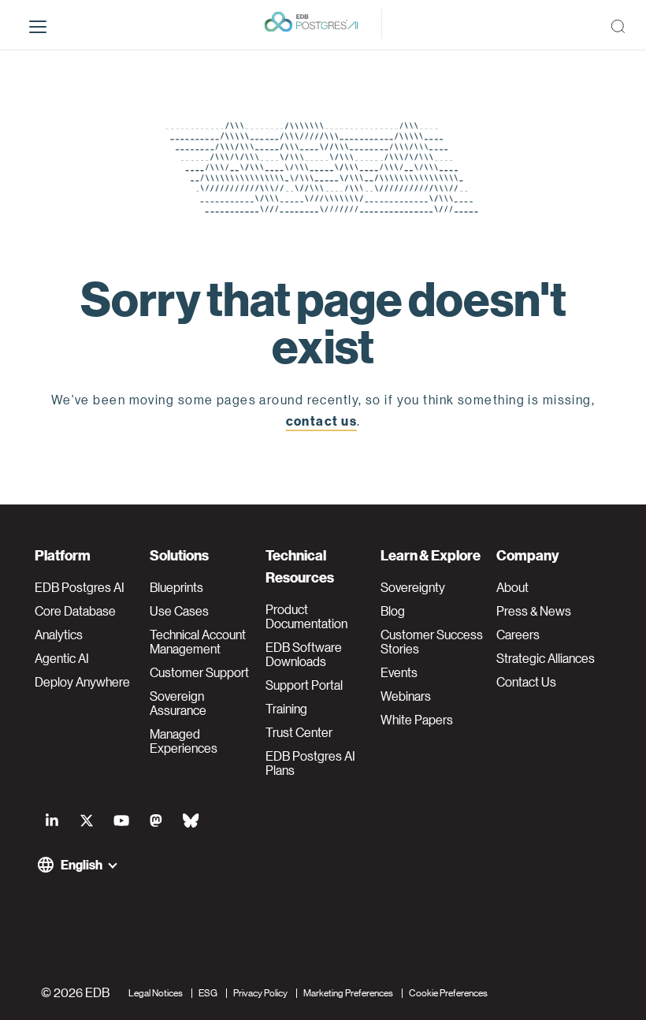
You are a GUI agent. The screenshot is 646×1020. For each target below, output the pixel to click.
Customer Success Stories (432, 641)
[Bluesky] (191, 819)
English (81, 864)
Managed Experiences (183, 741)
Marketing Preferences (348, 992)
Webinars (406, 696)
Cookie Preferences (448, 992)
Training (286, 709)
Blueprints (176, 587)
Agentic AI (62, 658)
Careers (518, 634)
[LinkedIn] (52, 819)
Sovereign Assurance (178, 703)
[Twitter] (87, 819)
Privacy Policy (260, 992)
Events (399, 672)
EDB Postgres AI (79, 587)
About (512, 587)
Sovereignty (413, 587)
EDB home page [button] (323, 455)
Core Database (75, 611)
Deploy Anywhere (82, 682)
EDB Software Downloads (303, 654)
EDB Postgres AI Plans (310, 763)
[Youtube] (121, 819)
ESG (208, 992)
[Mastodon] (156, 819)
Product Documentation (306, 616)
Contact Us (526, 682)
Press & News (533, 611)
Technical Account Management (198, 641)
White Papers (417, 720)
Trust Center (298, 732)
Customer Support (199, 672)
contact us (321, 420)
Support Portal (304, 685)
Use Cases (179, 611)
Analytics (59, 634)
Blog (393, 611)
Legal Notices (155, 992)
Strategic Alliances (545, 658)
